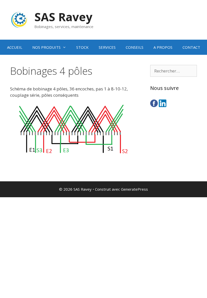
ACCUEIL (14, 47)
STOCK (82, 47)
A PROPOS (162, 47)
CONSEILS (134, 47)
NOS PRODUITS (46, 47)
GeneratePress (134, 189)
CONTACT (191, 47)
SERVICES (107, 47)
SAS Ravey (63, 16)
